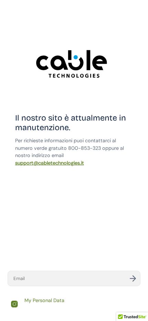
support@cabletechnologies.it (49, 163)
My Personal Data (44, 300)
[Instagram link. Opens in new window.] (14, 304)
